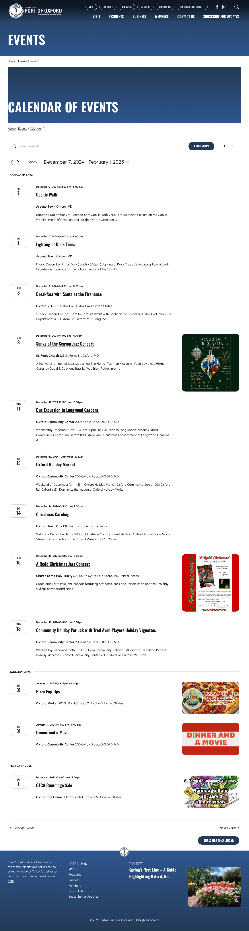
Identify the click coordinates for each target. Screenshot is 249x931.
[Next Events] (18, 162)
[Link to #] (236, 7)
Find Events (201, 146)
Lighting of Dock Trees (55, 244)
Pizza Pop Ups (48, 691)
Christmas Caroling (52, 514)
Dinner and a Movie (52, 732)
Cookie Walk (46, 194)
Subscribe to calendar (219, 840)
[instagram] (224, 7)
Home (12, 61)
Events (22, 61)
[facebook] (217, 7)
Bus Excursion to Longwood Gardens (67, 409)
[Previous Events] (12, 162)
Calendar (36, 128)
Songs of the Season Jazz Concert (65, 343)
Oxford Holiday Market (55, 464)
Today (32, 162)
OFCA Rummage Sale (54, 785)
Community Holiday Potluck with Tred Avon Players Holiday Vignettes (96, 630)
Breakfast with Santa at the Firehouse (69, 294)
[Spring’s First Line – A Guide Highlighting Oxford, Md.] (214, 887)
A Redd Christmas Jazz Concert (63, 563)
